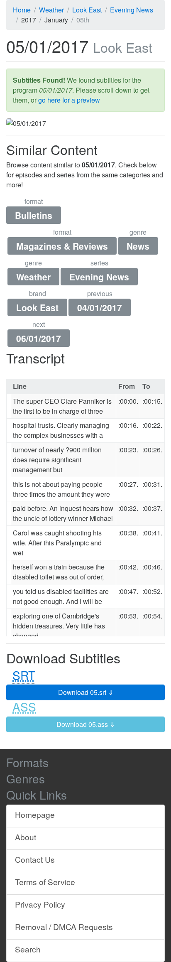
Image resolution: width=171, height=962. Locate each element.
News (138, 246)
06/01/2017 (38, 338)
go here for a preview (69, 100)
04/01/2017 (99, 307)
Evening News (99, 276)
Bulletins (33, 215)
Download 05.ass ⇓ (85, 724)
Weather (33, 276)
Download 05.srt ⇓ (85, 692)
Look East (37, 307)
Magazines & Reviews (62, 246)
